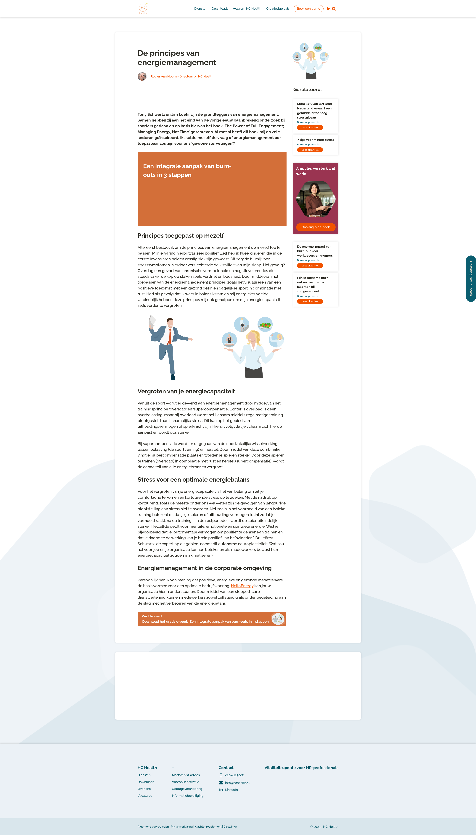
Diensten (144, 775)
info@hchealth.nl (237, 783)
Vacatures (145, 795)
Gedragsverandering (187, 789)
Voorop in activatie (185, 782)
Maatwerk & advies (186, 775)
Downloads (146, 782)
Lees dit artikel (310, 127)
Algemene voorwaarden (153, 826)
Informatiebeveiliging (188, 795)
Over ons (144, 789)
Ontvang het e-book (316, 227)
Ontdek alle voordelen (238, 702)
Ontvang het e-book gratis (166, 216)
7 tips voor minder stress (315, 140)
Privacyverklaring (182, 826)
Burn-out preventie (308, 122)
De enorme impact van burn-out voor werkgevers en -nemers (315, 251)
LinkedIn (231, 790)
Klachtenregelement (208, 826)
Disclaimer (230, 826)
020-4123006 (234, 775)
